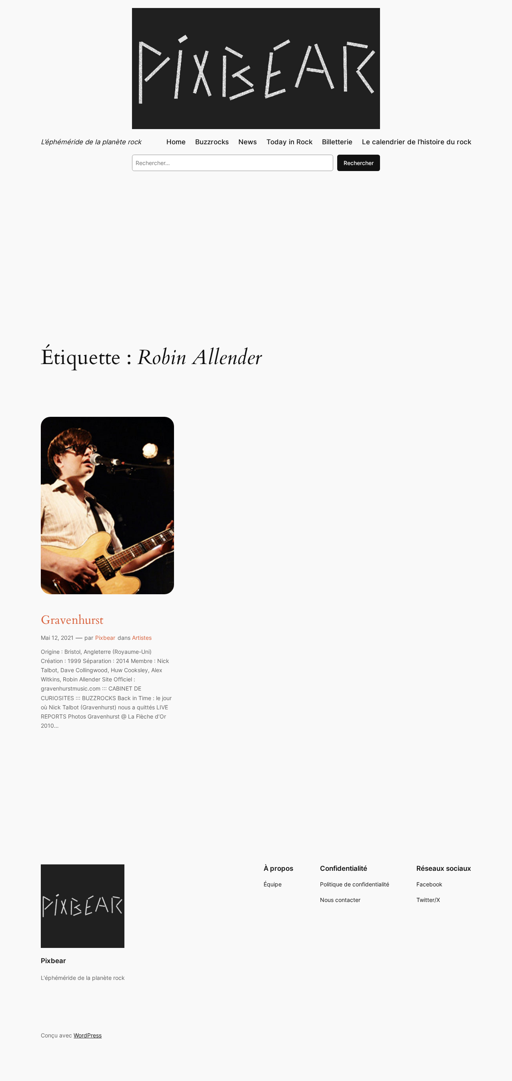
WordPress (88, 1035)
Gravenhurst (72, 620)
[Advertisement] (256, 243)
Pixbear (105, 637)
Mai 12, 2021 (57, 637)
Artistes (142, 637)
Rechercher (359, 162)
